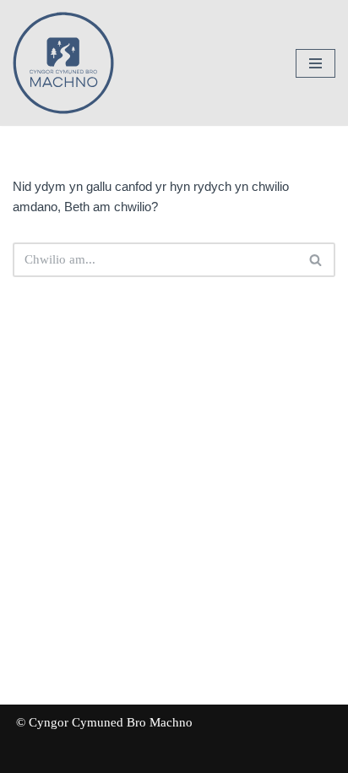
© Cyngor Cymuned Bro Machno (104, 722)
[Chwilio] (316, 259)
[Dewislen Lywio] (315, 63)
